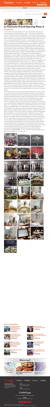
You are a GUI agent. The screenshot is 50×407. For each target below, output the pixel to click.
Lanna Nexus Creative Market (16, 350)
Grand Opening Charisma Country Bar (39, 327)
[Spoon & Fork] (43, 2)
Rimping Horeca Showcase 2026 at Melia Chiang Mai (15, 343)
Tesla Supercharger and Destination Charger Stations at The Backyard (15, 328)
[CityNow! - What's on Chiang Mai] (9, 2)
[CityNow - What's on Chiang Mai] (27, 380)
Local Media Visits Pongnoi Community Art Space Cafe (15, 335)
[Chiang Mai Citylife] (27, 3)
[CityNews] (19, 2)
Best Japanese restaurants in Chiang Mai (25, 368)
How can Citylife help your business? (25, 395)
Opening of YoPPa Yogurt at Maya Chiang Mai (39, 335)
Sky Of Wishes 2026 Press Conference (38, 342)
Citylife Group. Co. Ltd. (11, 404)
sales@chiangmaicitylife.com (25, 398)
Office (25, 384)
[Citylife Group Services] (35, 2)
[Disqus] (25, 273)
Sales (24, 385)
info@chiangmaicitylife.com (25, 388)
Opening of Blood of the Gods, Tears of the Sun (39, 351)
